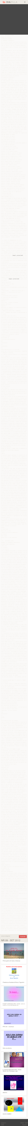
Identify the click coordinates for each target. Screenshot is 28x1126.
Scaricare (23, 936)
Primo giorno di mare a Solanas (11, 961)
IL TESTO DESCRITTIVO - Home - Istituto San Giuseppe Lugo (12, 1070)
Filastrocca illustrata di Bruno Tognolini (13, 982)
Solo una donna (7, 1048)
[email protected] (17, 255)
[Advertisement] (14, 19)
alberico (5, 1092)
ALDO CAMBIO (7, 1114)
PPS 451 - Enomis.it (8, 1026)
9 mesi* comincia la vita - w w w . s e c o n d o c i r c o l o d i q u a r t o (14, 1004)
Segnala (24, 1125)
